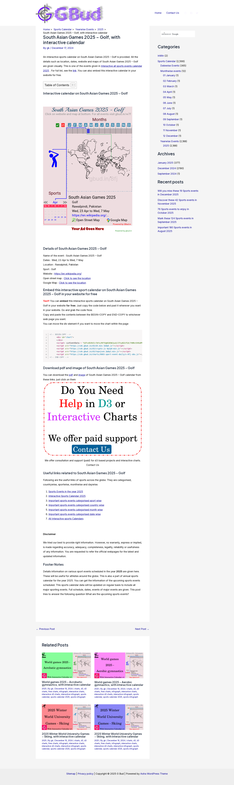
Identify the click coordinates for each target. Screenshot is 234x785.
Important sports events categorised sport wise (74, 500)
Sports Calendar (167, 61)
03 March (168, 86)
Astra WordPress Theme (154, 773)
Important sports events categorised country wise (76, 505)
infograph (63, 691)
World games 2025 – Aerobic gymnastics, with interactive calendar (118, 683)
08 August (169, 113)
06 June (167, 102)
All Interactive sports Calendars (65, 518)
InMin (161, 55)
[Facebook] (191, 13)
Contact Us (172, 12)
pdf (71, 374)
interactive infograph (70, 694)
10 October (169, 124)
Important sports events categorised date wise (74, 514)
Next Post (142, 629)
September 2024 (167, 173)
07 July (167, 108)
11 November (170, 130)
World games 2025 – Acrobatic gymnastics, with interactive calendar (66, 683)
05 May (167, 97)
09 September (171, 119)
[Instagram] (185, 13)
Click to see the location (77, 278)
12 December (170, 135)
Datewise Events (169, 65)
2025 (44, 688)
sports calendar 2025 (60, 697)
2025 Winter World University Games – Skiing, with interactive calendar (65, 735)
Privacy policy (85, 773)
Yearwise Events (169, 141)
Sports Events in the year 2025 (65, 491)
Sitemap (70, 773)
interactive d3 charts (51, 694)
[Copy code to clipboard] (138, 337)
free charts (53, 691)
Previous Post (45, 629)
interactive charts (76, 691)
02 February (170, 80)
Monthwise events (170, 71)
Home (158, 12)
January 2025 (165, 162)
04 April (167, 91)
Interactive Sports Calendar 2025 (67, 496)
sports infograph (78, 697)
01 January (169, 75)
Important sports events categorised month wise (75, 509)
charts (77, 688)
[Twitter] (197, 13)
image (81, 374)
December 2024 (167, 168)
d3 (82, 688)
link (75, 70)
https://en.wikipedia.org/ (68, 273)
